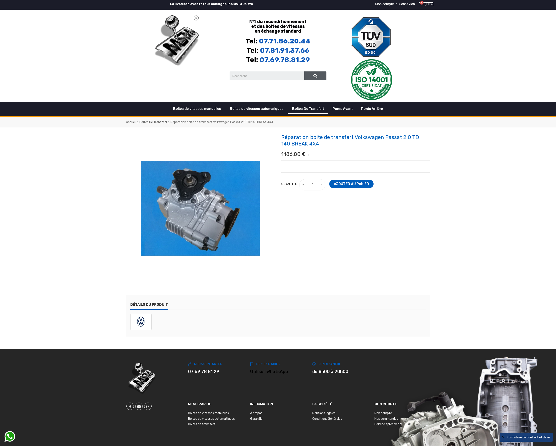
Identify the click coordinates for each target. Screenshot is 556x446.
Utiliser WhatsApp (269, 371)
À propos (256, 413)
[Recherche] (315, 75)
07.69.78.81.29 (285, 60)
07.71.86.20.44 (284, 41)
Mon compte (383, 413)
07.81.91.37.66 (284, 50)
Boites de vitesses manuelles (197, 109)
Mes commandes (386, 419)
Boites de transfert (201, 424)
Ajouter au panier (351, 184)
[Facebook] (130, 406)
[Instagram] (148, 406)
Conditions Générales (327, 419)
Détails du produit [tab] (149, 304)
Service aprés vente (388, 424)
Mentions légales (324, 413)
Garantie (256, 419)
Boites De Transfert (308, 109)
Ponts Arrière (372, 109)
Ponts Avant (342, 109)
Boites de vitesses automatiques (256, 109)
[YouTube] (139, 406)
